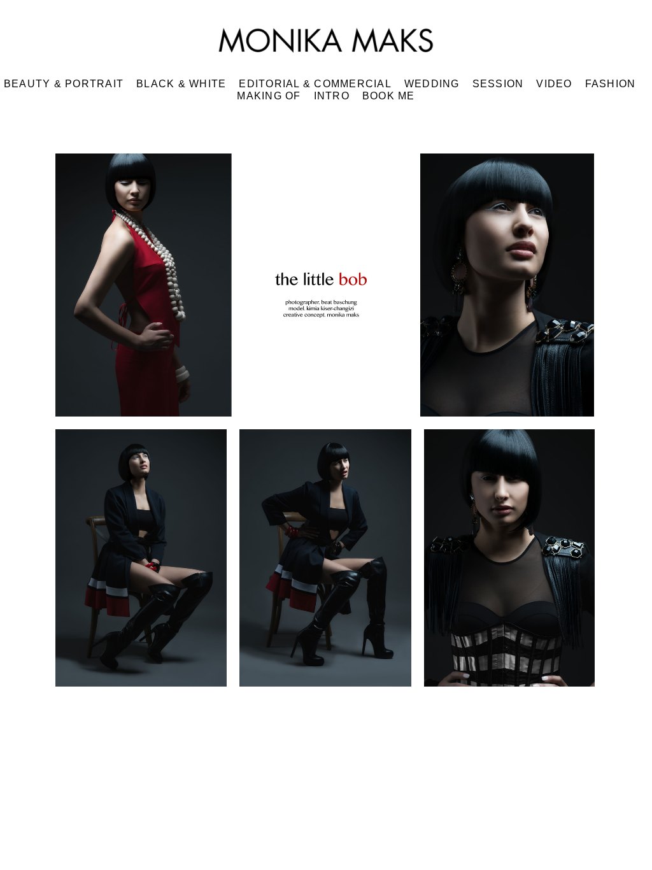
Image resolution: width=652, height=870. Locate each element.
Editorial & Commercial (315, 83)
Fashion (610, 83)
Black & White (181, 83)
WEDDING (432, 83)
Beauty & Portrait (64, 83)
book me (388, 95)
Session (498, 83)
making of (269, 95)
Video (554, 83)
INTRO (332, 95)
